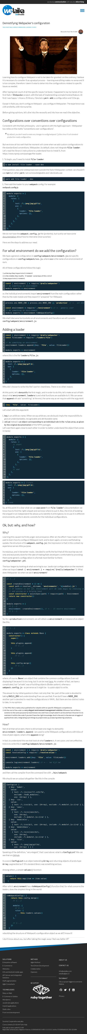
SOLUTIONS (7, 959)
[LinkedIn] (73, 990)
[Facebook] (69, 990)
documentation (9, 237)
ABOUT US (63, 960)
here (51, 681)
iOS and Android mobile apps (13, 972)
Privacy (61, 996)
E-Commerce (7, 966)
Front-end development (11, 1012)
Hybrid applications (9, 1006)
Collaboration (35, 969)
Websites (6, 969)
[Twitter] (65, 990)
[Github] (61, 990)
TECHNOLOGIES (8, 989)
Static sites (7, 1009)
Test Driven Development (40, 966)
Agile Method (35, 962)
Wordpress (7, 1000)
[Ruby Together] (41, 999)
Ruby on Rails (7, 993)
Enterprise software (10, 962)
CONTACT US (64, 965)
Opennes (34, 972)
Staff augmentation (9, 981)
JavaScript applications (11, 1003)
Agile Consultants (9, 984)
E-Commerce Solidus (10, 996)
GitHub (16, 855)
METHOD (34, 959)
